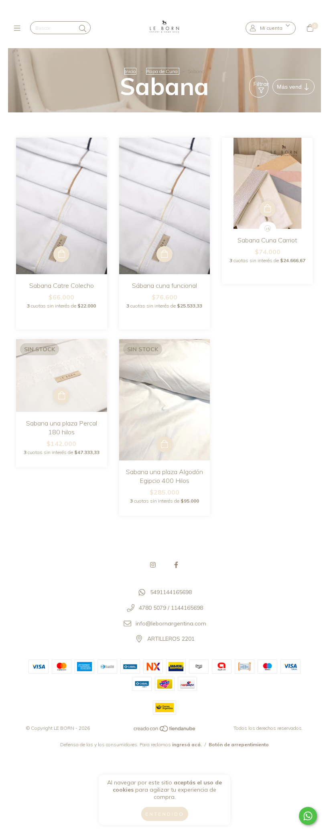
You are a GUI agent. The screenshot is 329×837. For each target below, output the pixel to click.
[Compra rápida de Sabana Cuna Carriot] (268, 209)
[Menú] (19, 28)
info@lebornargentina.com (171, 623)
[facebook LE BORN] (176, 565)
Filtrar (261, 84)
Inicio (130, 71)
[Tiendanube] (165, 730)
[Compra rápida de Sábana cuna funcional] (164, 254)
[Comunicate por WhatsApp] (308, 816)
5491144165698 (171, 592)
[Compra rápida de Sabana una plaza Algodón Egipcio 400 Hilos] (164, 444)
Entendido (164, 814)
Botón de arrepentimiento (239, 744)
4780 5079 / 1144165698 (171, 607)
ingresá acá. (187, 744)
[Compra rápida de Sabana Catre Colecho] (61, 254)
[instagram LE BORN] (153, 565)
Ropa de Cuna (162, 71)
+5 (268, 229)
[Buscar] (83, 29)
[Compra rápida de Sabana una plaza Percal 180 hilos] (61, 396)
